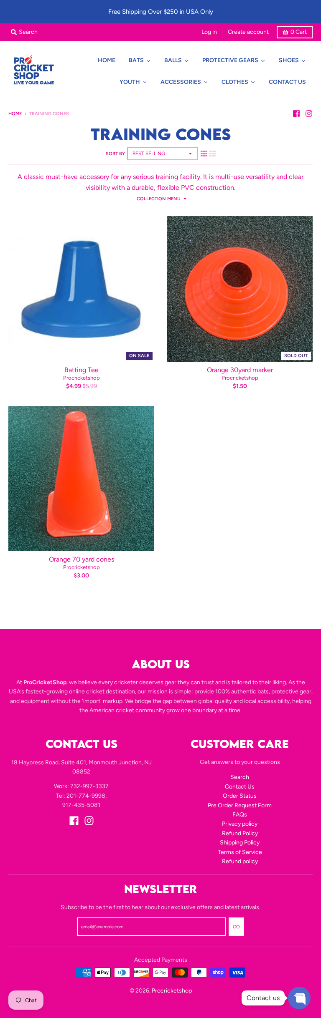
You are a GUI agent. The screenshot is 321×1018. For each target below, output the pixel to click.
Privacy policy (239, 823)
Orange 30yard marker (240, 370)
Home (15, 113)
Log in (209, 31)
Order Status (240, 795)
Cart (298, 31)
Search (239, 777)
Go (236, 927)
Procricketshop (81, 378)
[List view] (212, 153)
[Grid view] (204, 153)
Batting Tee (81, 370)
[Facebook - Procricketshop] (296, 113)
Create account (248, 31)
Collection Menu (159, 199)
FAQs (239, 814)
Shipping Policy (240, 842)
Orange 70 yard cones (81, 559)
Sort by (115, 153)
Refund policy (240, 861)
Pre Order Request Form (240, 805)
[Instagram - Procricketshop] (309, 113)
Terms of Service (240, 852)
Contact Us (240, 786)
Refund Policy (240, 833)
